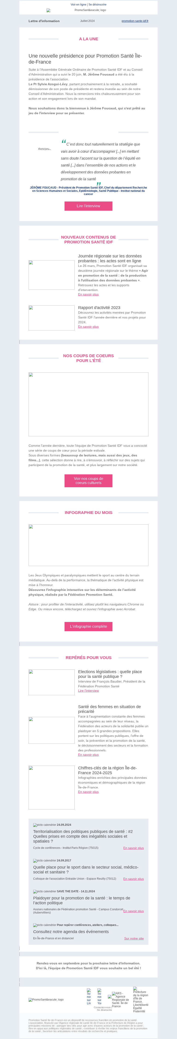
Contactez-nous (102, 1007)
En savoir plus (88, 294)
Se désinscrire (97, 4)
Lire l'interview (88, 206)
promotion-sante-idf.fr (135, 21)
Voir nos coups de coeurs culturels (88, 481)
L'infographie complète (88, 626)
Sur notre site (134, 938)
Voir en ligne (78, 4)
